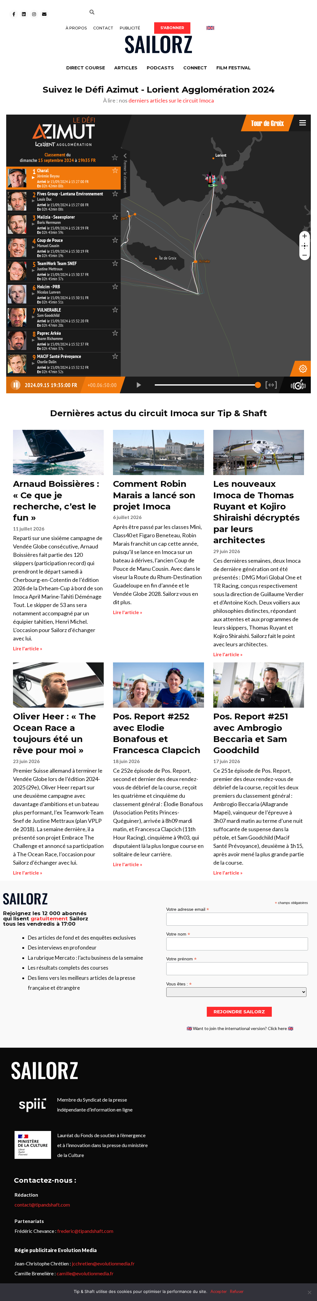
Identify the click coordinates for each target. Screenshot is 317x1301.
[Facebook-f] (13, 14)
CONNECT (195, 68)
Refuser (237, 1291)
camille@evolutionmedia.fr (85, 1273)
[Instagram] (34, 14)
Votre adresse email (187, 909)
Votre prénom (181, 958)
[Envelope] (44, 14)
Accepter (219, 1291)
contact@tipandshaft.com (42, 1204)
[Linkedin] (24, 14)
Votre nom (178, 933)
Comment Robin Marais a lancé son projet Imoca (154, 495)
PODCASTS (160, 68)
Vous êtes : (179, 983)
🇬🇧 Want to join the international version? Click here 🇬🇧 (240, 1028)
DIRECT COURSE (85, 68)
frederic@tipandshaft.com (85, 1231)
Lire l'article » (27, 648)
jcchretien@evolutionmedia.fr (103, 1263)
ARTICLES (125, 68)
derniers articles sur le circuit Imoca (171, 100)
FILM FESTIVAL (233, 68)
